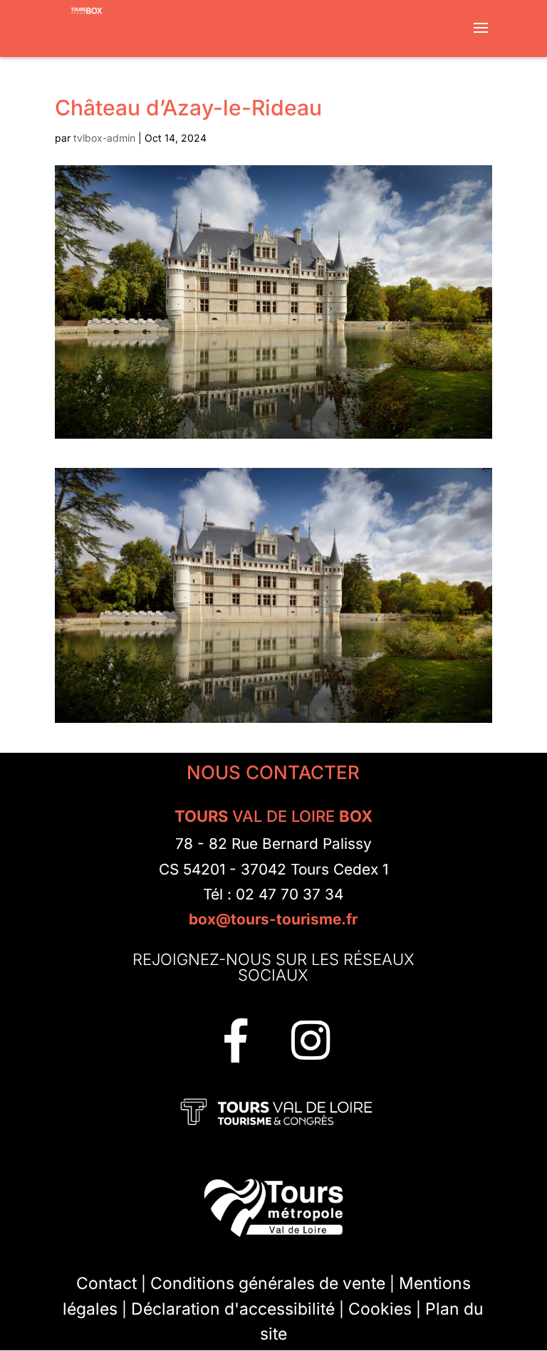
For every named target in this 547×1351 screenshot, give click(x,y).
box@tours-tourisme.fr (273, 919)
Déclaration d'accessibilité (233, 1309)
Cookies (380, 1309)
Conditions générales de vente (267, 1283)
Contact (106, 1283)
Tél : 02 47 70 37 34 (273, 894)
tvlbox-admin (104, 138)
